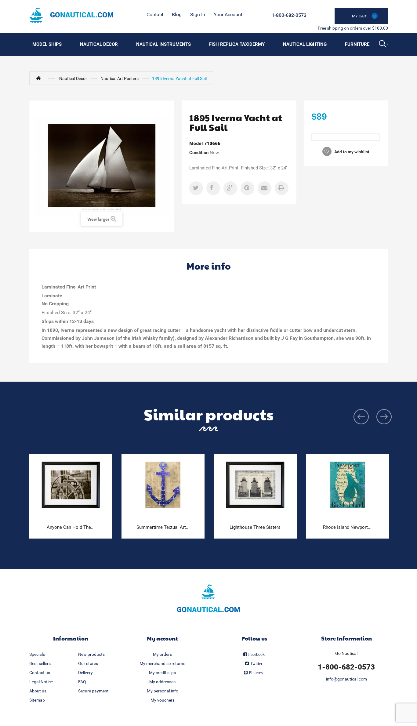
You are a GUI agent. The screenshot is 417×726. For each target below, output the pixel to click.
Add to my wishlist (351, 151)
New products (91, 654)
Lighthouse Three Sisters (255, 527)
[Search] (383, 44)
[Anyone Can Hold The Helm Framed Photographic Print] (70, 485)
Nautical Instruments (163, 44)
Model (196, 143)
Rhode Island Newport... (347, 527)
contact (155, 14)
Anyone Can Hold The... (71, 527)
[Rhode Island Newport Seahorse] (347, 485)
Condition (199, 152)
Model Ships (47, 44)
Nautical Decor (99, 44)
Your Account (228, 14)
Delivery (85, 672)
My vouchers (162, 700)
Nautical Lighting (305, 44)
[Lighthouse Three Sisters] (255, 485)
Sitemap (37, 700)
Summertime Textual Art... (163, 527)
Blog (177, 14)
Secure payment (93, 690)
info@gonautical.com (346, 679)
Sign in (197, 14)
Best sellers (40, 663)
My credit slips (162, 672)
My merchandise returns (162, 663)
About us (37, 690)
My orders (162, 654)
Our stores (88, 663)
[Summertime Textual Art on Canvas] (163, 485)
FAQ (82, 681)
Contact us (39, 672)
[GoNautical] (71, 15)
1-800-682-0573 (289, 15)
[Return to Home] (40, 78)
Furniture (357, 44)
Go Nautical (346, 653)
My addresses (162, 681)
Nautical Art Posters (119, 78)
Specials (37, 654)
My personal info (162, 690)
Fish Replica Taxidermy (237, 44)
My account (162, 638)
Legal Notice (41, 681)
